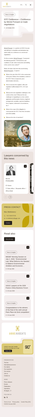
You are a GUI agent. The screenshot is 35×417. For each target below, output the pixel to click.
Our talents (7, 371)
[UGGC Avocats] (7, 5)
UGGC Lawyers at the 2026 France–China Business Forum (17, 287)
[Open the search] (26, 4)
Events (6, 391)
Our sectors (7, 376)
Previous (5, 197)
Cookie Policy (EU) (25, 410)
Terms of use (7, 410)
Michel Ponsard (8, 48)
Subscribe (8, 354)
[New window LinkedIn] (4, 405)
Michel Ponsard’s (8, 70)
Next (10, 197)
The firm (6, 366)
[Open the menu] (30, 4)
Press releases (8, 388)
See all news (10, 239)
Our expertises (8, 374)
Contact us (7, 381)
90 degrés (7, 398)
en (21, 5)
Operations (7, 396)
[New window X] (7, 405)
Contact (8, 223)
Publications (7, 393)
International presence (10, 369)
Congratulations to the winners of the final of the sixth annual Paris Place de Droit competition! (17, 311)
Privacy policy (15, 410)
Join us (6, 379)
